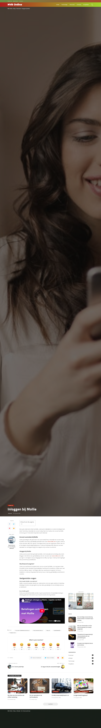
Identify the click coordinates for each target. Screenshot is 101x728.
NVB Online (15, 4)
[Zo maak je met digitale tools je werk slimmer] (72, 645)
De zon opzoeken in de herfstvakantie (36, 696)
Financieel (11, 505)
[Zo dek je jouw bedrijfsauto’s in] (61, 686)
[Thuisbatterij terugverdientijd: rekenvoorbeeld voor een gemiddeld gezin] (72, 637)
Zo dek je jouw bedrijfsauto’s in (60, 695)
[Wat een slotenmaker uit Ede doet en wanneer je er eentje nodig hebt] (72, 628)
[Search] (92, 4)
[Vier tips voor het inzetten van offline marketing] (17, 686)
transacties (13, 632)
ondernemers (57, 630)
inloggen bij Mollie (38, 630)
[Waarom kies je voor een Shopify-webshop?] (12, 540)
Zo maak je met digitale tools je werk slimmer (85, 644)
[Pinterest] (9, 528)
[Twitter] (14, 524)
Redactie (10, 513)
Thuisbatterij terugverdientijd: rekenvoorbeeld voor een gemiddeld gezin (85, 636)
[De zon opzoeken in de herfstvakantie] (39, 686)
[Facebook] (9, 524)
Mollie (48, 630)
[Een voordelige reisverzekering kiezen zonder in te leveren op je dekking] (72, 619)
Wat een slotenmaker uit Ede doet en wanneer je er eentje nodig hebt (84, 627)
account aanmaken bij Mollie (22, 630)
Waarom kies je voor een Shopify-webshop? (12, 547)
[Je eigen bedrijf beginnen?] (83, 686)
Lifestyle (70, 658)
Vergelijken (71, 664)
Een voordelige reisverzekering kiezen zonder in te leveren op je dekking (85, 618)
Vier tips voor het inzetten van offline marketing (16, 696)
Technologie (71, 661)
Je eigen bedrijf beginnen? (81, 695)
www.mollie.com (51, 541)
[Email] (14, 528)
